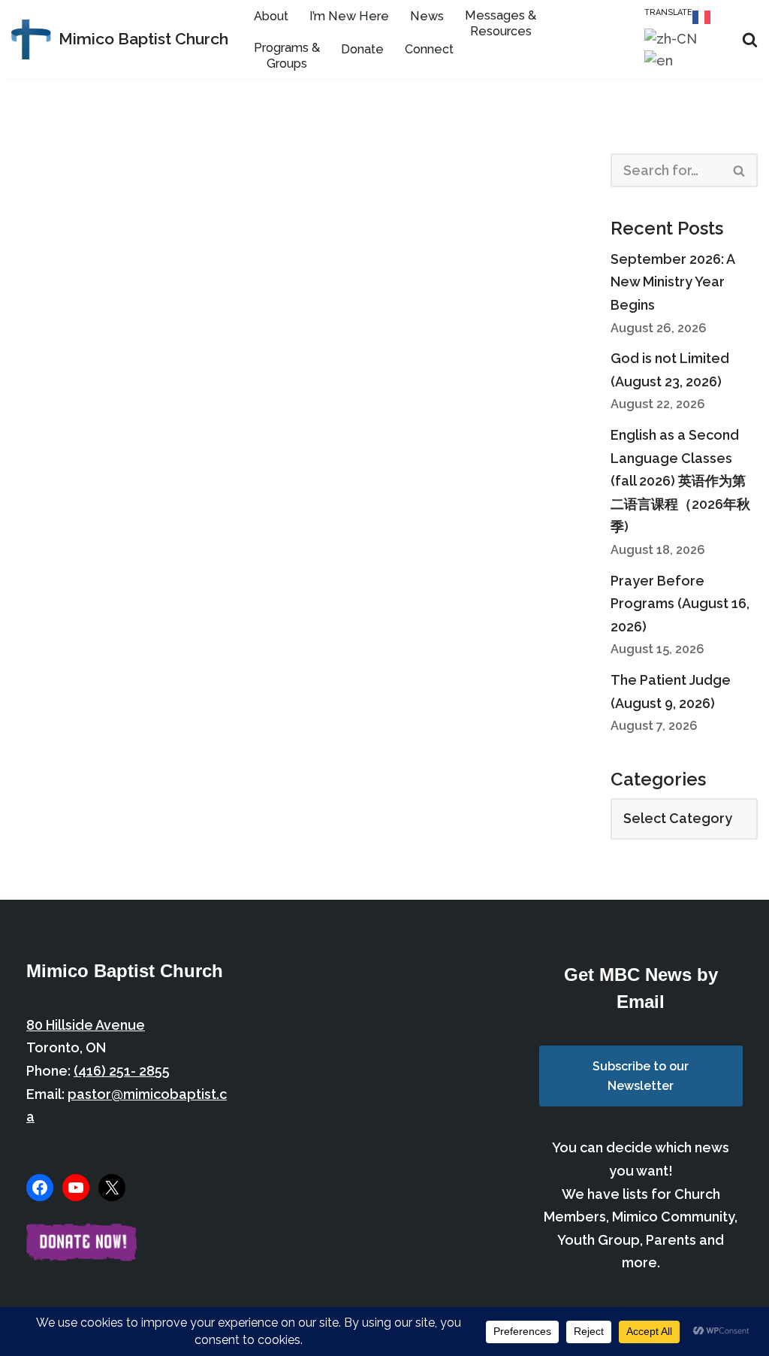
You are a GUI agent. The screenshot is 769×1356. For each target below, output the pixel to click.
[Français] (702, 16)
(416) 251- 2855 (122, 1071)
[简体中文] (671, 38)
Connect (429, 49)
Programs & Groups (287, 56)
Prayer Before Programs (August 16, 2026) (680, 603)
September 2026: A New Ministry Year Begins (672, 282)
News (427, 16)
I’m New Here (349, 16)
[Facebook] (39, 1187)
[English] (659, 60)
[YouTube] (75, 1187)
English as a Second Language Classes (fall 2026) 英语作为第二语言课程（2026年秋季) (680, 480)
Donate (362, 49)
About (271, 16)
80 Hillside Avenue (85, 1025)
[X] (111, 1187)
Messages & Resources (500, 23)
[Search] (750, 39)
